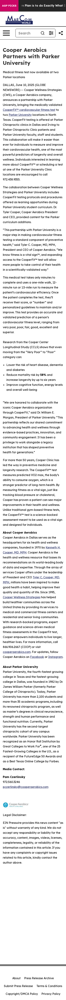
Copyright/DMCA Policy (22, 994)
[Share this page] (60, 33)
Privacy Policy (50, 994)
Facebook (37, 657)
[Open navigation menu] (6, 33)
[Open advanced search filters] (51, 33)
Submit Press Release (18, 986)
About (16, 978)
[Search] (42, 33)
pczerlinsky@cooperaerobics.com (25, 787)
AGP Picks (9, 5)
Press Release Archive (39, 978)
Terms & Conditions (49, 986)
